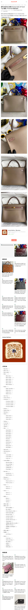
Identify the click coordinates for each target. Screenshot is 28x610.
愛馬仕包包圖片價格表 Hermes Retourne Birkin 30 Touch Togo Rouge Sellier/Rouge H (7, 558)
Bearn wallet (6, 372)
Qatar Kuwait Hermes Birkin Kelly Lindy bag (12, 4)
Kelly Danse (8, 442)
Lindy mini (8, 458)
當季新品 (8, 545)
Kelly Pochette (9, 475)
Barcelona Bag (9, 462)
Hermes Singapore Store (17, 10)
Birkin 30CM (8, 379)
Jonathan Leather (9, 516)
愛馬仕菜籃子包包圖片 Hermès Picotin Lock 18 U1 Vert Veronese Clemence (20, 566)
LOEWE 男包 (8, 467)
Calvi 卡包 (6, 396)
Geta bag (5, 412)
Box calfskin (8, 509)
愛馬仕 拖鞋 (6, 504)
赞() (14, 240)
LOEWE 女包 (8, 465)
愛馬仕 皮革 (6, 505)
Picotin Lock (6, 479)
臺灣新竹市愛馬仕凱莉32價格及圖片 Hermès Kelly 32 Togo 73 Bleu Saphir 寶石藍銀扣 (20, 299)
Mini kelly (5, 471)
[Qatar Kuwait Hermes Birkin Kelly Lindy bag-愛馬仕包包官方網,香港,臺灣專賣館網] (14, 2)
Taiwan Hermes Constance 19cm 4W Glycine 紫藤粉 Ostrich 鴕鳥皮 (7, 576)
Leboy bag (8, 538)
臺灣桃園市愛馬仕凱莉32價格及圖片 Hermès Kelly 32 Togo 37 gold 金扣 (7, 307)
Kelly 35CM (8, 435)
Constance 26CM (9, 404)
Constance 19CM (9, 401)
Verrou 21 (8, 494)
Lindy (5, 453)
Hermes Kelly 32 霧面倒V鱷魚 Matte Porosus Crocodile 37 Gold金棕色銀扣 (7, 331)
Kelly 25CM (8, 430)
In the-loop (6, 423)
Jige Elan (5, 424)
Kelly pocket (8, 445)
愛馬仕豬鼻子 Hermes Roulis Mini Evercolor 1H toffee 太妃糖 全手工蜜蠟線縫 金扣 (20, 583)
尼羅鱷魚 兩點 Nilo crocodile (11, 523)
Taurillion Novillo (9, 518)
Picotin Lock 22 (9, 482)
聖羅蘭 (5, 532)
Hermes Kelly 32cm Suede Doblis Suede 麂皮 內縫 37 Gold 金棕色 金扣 (7, 275)
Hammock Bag (9, 464)
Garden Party (6, 410)
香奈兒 (5, 536)
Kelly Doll (8, 443)
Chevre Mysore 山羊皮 (10, 511)
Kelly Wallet (8, 447)
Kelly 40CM (8, 437)
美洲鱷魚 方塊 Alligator (10, 526)
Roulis (5, 484)
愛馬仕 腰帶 (6, 530)
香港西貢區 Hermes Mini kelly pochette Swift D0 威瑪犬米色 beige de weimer (20, 558)
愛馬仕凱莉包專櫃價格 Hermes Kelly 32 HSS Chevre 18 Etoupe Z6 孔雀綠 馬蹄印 (7, 314)
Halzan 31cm (8, 417)
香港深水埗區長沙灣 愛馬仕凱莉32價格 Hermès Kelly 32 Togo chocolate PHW (7, 282)
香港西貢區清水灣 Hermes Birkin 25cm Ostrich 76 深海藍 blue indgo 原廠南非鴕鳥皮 (7, 583)
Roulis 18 (8, 486)
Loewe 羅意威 (6, 460)
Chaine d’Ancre (7, 397)
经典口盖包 (8, 546)
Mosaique (6, 477)
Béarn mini (6, 370)
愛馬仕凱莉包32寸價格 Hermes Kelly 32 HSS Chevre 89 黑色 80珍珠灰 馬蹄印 (20, 307)
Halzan (5, 413)
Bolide (5, 386)
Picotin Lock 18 (9, 481)
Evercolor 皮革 (9, 514)
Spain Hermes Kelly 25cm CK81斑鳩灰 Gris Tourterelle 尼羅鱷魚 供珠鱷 (7, 591)
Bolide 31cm (8, 393)
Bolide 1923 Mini (9, 388)
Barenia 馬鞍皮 (9, 507)
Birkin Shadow (9, 384)
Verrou (5, 490)
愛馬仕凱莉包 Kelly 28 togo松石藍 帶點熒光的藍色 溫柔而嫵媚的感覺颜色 (7, 598)
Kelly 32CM (5, 11)
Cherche (7, 500)
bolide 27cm (8, 392)
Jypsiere (5, 426)
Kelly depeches (7, 451)
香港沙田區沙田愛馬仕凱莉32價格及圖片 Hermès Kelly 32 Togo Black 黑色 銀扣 (20, 292)
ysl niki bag (8, 534)
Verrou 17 (8, 492)
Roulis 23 (8, 488)
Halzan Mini (8, 419)
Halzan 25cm (8, 415)
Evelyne (5, 408)
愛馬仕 (5, 496)
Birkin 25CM (8, 377)
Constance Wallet (9, 406)
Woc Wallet (8, 541)
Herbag (5, 421)
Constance (6, 399)
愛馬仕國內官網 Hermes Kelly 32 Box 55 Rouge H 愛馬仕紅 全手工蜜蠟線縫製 (20, 324)
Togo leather (8, 521)
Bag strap (6, 368)
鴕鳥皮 (7, 528)
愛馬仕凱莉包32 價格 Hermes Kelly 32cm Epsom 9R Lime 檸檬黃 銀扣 (20, 265)
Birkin (5, 374)
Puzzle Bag (8, 469)
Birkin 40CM (8, 382)
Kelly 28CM (8, 431)
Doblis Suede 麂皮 (9, 512)
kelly (22, 4)
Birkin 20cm (8, 376)
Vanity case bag (9, 539)
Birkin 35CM (8, 381)
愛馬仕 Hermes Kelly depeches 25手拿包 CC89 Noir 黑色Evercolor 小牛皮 (20, 608)
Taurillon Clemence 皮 (10, 519)
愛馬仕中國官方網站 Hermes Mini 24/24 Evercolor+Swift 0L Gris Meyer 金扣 (20, 591)
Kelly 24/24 (6, 449)
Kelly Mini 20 (8, 473)
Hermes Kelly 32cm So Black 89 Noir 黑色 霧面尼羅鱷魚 (20, 331)
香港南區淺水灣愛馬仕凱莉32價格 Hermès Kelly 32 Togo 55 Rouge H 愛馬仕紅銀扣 (7, 299)
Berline (7, 498)
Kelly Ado (8, 438)
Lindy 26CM (8, 454)
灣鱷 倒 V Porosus (9, 524)
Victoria (7, 501)
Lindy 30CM (8, 456)
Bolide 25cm (8, 390)
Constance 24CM (9, 403)
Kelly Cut (8, 440)
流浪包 (7, 543)
